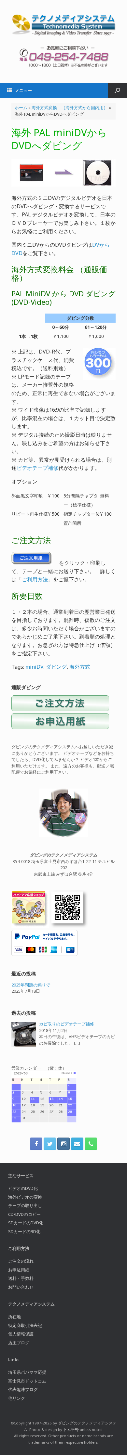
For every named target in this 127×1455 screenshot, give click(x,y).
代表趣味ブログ (23, 1389)
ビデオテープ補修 (37, 467)
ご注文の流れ (21, 1261)
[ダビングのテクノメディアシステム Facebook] (36, 1144)
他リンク (16, 1398)
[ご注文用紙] (60, 727)
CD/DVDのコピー (24, 1214)
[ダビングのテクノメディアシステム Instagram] (63, 1144)
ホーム (21, 107)
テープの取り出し (25, 1205)
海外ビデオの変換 (25, 1197)
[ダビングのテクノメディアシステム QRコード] (69, 926)
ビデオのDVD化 (23, 1188)
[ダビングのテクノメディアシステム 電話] (91, 1144)
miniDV (34, 666)
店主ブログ (18, 1343)
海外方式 (79, 666)
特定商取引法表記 (25, 1325)
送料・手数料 (21, 1278)
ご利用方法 (35, 579)
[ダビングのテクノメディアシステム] (63, 25)
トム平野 (71, 1429)
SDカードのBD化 (24, 1231)
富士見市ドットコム (27, 1381)
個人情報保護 (21, 1334)
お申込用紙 (18, 1270)
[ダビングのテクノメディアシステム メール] (77, 1144)
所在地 (14, 1317)
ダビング (56, 666)
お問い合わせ (21, 1287)
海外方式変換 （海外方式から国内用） (70, 107)
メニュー (23, 90)
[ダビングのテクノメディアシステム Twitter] (50, 1144)
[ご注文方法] (60, 710)
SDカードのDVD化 (25, 1223)
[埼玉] (30, 926)
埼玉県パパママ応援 (27, 1372)
